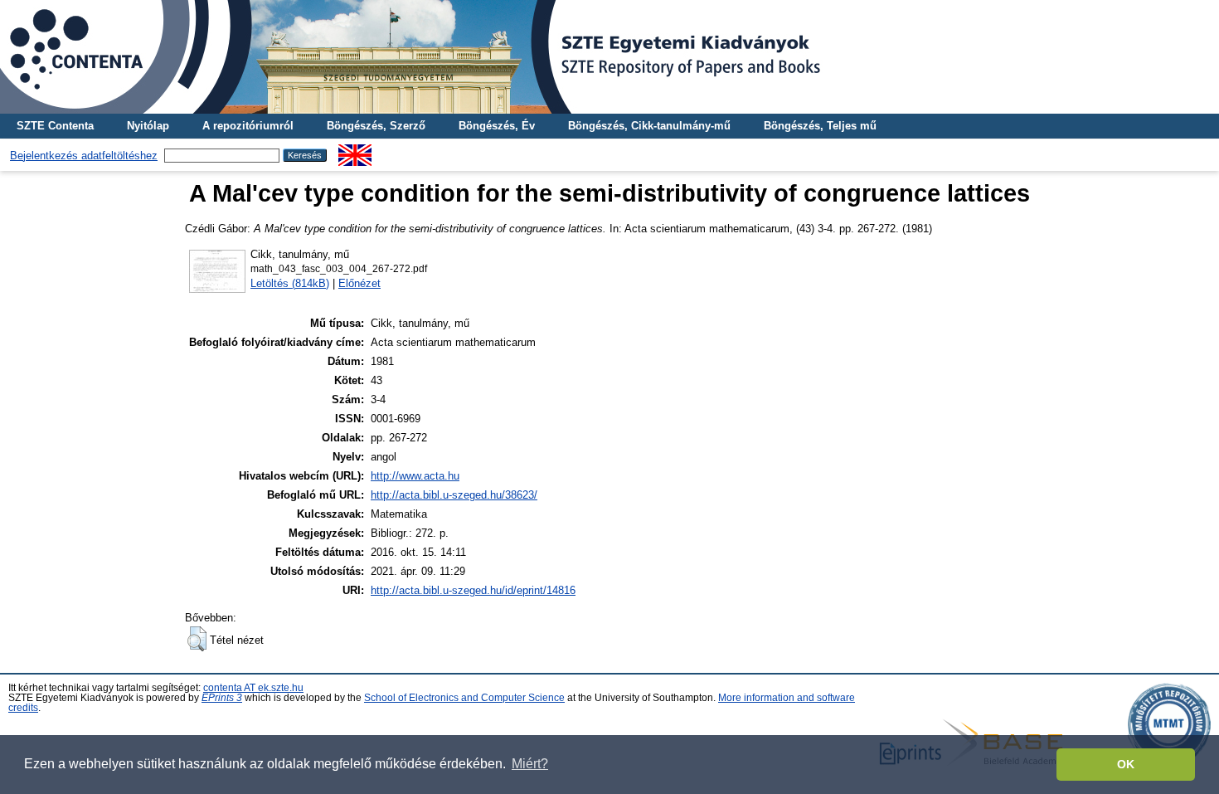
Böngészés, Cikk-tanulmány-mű (649, 125)
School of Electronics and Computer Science (464, 698)
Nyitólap (148, 125)
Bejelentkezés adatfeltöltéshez (84, 155)
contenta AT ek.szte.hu (253, 688)
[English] (355, 150)
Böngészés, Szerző (376, 125)
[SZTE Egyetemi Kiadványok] (609, 57)
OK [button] (1125, 764)
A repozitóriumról (248, 125)
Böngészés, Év (497, 125)
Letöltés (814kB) (289, 283)
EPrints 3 (222, 698)
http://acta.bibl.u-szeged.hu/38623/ (454, 495)
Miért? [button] (530, 764)
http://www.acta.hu (415, 476)
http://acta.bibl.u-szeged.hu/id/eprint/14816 (473, 590)
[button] (196, 638)
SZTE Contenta (55, 125)
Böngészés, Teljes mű (820, 125)
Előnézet (359, 283)
